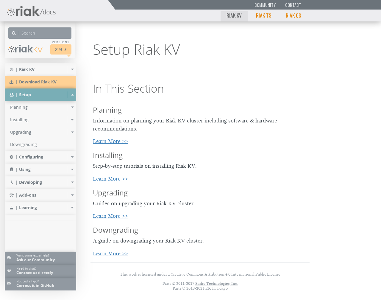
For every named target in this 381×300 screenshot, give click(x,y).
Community (265, 5)
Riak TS (263, 15)
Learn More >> (110, 141)
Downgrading (115, 230)
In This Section (128, 88)
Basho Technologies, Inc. (216, 283)
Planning (107, 110)
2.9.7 (61, 49)
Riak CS (293, 15)
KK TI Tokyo (216, 288)
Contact (293, 5)
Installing (108, 155)
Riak (29, 48)
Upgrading (110, 193)
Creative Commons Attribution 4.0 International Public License (225, 274)
